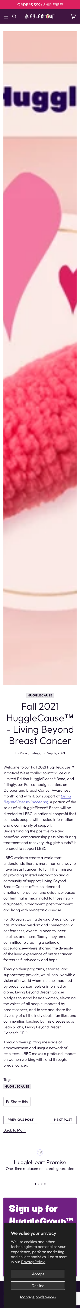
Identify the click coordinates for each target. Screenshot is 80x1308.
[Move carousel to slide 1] (35, 1184)
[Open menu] (5, 16)
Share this (19, 1101)
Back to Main (14, 1130)
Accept (38, 1273)
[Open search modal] (14, 16)
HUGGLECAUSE (40, 695)
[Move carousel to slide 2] (38, 1184)
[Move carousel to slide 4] (45, 1184)
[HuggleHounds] (40, 16)
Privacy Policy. (33, 1261)
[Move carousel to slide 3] (41, 1184)
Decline (38, 1285)
